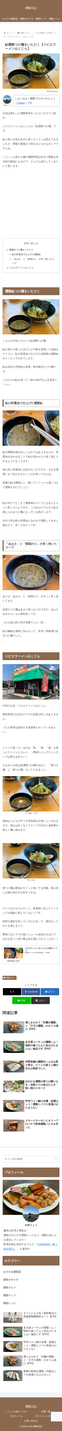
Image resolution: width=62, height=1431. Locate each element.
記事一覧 (45, 1411)
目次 (26, 243)
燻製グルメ (11, 978)
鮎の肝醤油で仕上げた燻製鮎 (26, 254)
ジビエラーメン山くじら (21, 267)
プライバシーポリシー (46, 1416)
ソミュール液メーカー (16, 1411)
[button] (40, 1000)
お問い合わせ (31, 1420)
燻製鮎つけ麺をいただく (21, 249)
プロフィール (16, 1416)
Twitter (21, 103)
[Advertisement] (31, 203)
